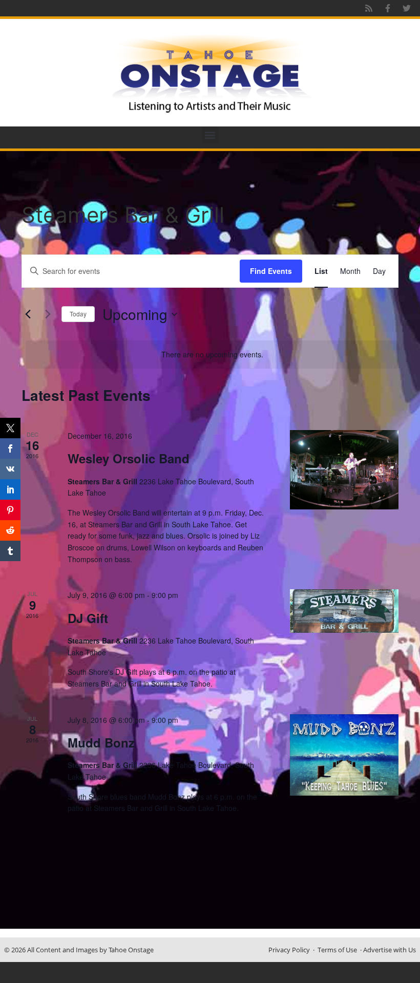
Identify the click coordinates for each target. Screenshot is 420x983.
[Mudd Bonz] (344, 755)
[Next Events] (47, 314)
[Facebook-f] (388, 8)
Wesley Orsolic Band (129, 458)
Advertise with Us (389, 949)
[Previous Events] (28, 314)
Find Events (271, 271)
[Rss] (369, 8)
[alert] (212, 354)
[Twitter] (406, 8)
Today (78, 313)
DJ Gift (88, 618)
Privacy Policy (289, 949)
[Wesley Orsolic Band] (344, 469)
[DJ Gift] (344, 611)
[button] (210, 134)
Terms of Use (337, 949)
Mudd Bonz (101, 742)
